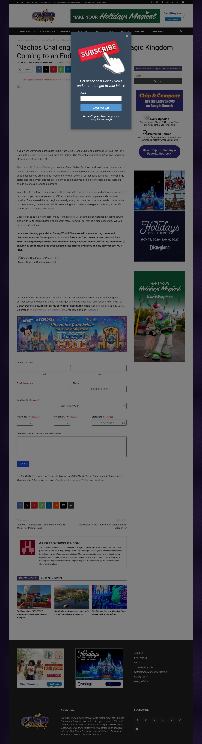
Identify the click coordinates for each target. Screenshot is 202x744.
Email (83, 92)
